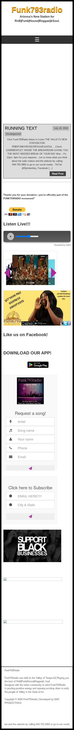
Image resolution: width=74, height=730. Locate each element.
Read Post (57, 173)
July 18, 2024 (61, 128)
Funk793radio (37, 9)
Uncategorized (13, 134)
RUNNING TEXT (21, 128)
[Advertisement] (37, 82)
